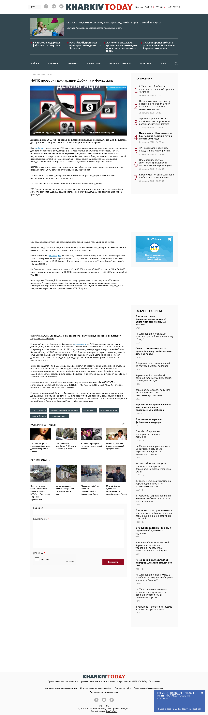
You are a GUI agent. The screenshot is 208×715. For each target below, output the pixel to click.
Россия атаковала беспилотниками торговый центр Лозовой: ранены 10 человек (151, 320)
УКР (101, 705)
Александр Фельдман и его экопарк (64, 410)
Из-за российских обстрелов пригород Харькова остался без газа (154, 562)
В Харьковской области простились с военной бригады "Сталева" (156, 89)
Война (34, 63)
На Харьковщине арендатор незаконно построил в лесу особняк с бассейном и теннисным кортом (155, 105)
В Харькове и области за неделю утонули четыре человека (154, 608)
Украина (72, 63)
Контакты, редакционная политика (61, 688)
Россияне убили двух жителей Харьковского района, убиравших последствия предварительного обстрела (152, 546)
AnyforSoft (111, 711)
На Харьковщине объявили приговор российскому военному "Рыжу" (154, 336)
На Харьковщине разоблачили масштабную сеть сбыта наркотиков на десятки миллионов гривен (153, 450)
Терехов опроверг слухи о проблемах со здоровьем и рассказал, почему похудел (154, 121)
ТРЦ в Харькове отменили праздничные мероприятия (154, 149)
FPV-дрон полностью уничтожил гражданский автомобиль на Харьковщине (155, 162)
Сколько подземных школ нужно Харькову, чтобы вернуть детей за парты (114, 22)
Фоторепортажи (120, 63)
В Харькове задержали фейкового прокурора (47, 44)
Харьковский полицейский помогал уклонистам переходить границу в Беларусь (154, 378)
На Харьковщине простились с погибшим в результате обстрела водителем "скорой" (154, 577)
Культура (145, 63)
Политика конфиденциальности (148, 688)
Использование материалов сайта (95, 688)
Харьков (53, 63)
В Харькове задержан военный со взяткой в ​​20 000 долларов (153, 364)
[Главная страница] (104, 676)
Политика (94, 63)
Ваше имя (38, 507)
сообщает (39, 147)
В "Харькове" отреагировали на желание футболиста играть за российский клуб (153, 498)
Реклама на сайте (123, 688)
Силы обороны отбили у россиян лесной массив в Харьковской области (159, 45)
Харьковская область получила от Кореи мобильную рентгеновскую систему (153, 392)
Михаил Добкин (89, 410)
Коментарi (113, 562)
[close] (202, 692)
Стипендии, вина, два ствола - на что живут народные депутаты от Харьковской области (75, 337)
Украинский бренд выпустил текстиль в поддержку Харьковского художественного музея (153, 467)
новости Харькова (39, 416)
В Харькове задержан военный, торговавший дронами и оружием (153, 530)
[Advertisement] (78, 218)
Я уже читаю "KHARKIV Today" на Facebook (179, 708)
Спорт (164, 63)
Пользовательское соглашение (104, 692)
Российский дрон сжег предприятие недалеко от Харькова (85, 45)
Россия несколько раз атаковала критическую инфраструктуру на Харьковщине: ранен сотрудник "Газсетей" (154, 514)
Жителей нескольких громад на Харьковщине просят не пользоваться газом (121, 46)
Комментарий (40, 518)
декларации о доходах (109, 410)
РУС (107, 705)
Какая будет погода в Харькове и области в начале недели (156, 176)
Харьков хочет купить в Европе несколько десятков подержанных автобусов (153, 407)
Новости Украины (39, 410)
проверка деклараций (59, 416)
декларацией (54, 255)
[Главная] (99, 7)
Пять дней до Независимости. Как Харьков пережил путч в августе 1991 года (156, 136)
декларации (80, 343)
